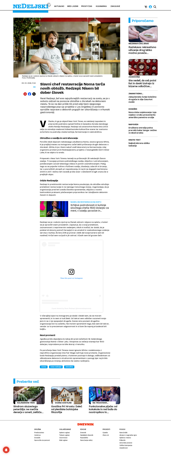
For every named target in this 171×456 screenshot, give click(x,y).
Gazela (105, 433)
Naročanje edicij (86, 440)
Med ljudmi (72, 6)
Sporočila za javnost (42, 440)
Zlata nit (106, 435)
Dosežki (37, 438)
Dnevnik (83, 433)
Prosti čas (86, 6)
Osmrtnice (63, 438)
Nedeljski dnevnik (86, 435)
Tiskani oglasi (64, 435)
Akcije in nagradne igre (128, 435)
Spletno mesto (125, 438)
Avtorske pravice (125, 443)
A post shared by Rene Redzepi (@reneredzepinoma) (71, 308)
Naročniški (123, 433)
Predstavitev (39, 433)
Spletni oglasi (64, 433)
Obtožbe (69, 367)
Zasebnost (123, 448)
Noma (43, 367)
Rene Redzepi (55, 367)
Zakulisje (115, 6)
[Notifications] (6, 450)
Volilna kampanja (125, 445)
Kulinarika (101, 6)
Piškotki (122, 440)
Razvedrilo (84, 438)
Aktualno (59, 6)
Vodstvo (37, 435)
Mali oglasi (63, 440)
